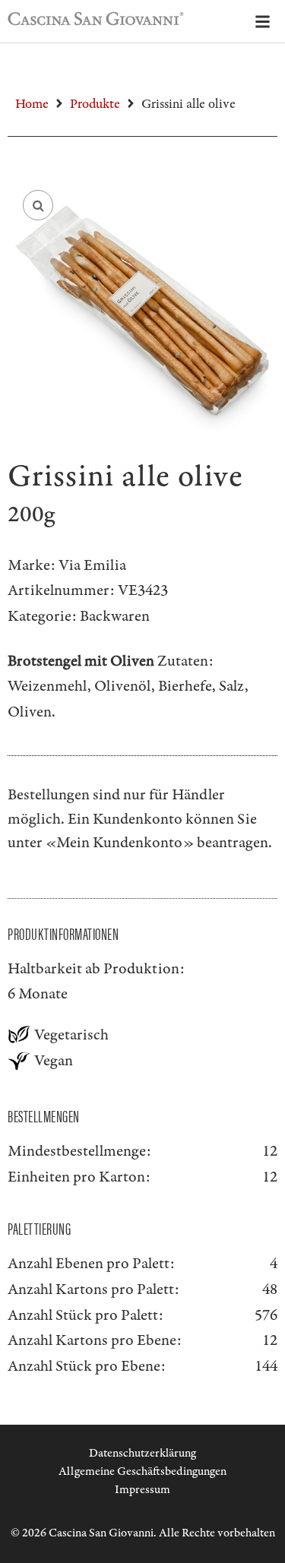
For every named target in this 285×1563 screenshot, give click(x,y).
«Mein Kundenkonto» (120, 842)
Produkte (95, 104)
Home (32, 104)
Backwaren (115, 616)
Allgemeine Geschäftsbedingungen (142, 1471)
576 (266, 1315)
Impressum (142, 1490)
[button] (38, 205)
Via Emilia (92, 565)
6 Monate (38, 994)
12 (269, 1340)
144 (266, 1366)
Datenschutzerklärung (142, 1453)
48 (269, 1289)
